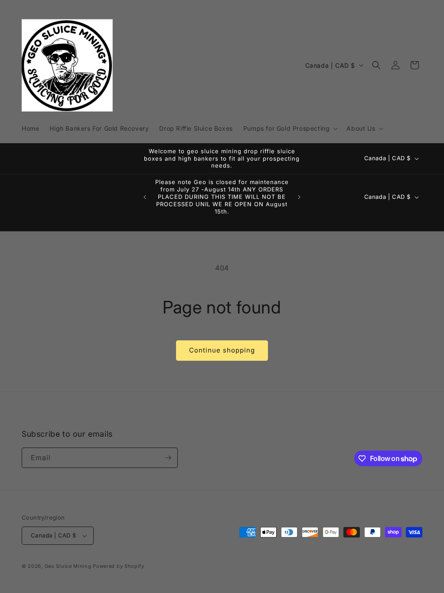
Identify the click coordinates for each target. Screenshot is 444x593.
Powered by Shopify (118, 566)
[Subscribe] (167, 458)
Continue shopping (222, 350)
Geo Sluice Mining (68, 566)
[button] (290, 128)
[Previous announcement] (144, 197)
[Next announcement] (299, 197)
